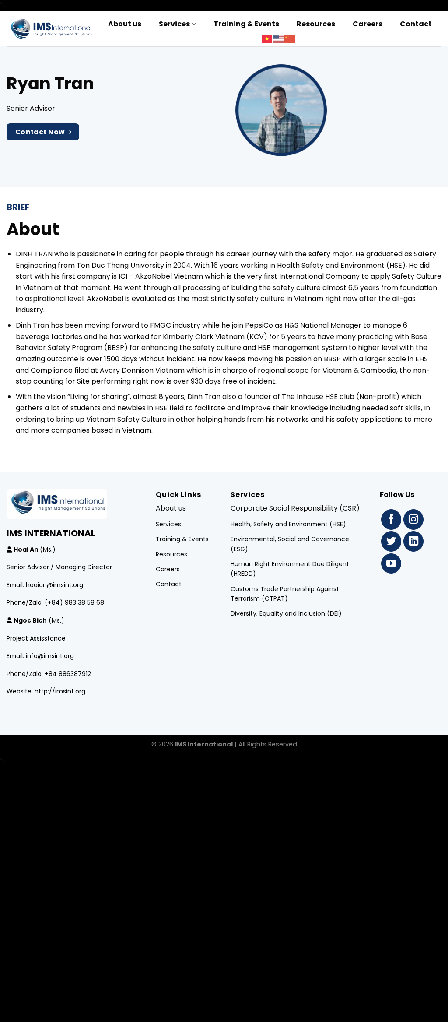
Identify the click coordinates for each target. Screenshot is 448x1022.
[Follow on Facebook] (391, 519)
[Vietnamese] (267, 39)
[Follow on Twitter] (391, 541)
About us (124, 24)
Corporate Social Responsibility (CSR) (295, 508)
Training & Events (246, 24)
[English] (278, 39)
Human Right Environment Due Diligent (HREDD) (290, 569)
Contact (416, 24)
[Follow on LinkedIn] (413, 541)
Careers (367, 24)
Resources (316, 24)
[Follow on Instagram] (413, 519)
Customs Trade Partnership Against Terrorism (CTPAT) (285, 593)
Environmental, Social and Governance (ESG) (290, 544)
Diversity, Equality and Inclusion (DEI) (286, 613)
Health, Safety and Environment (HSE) (288, 524)
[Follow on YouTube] (391, 563)
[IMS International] (50, 28)
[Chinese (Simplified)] (290, 39)
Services (174, 24)
